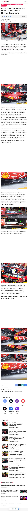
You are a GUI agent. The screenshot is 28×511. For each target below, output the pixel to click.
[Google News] (11, 410)
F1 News (3, 4)
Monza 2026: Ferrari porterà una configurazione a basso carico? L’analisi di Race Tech (16, 424)
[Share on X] (6, 16)
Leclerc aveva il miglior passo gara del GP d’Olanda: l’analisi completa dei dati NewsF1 (17, 460)
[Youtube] (23, 402)
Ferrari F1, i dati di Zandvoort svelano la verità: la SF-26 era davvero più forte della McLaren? (17, 474)
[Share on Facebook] (4, 16)
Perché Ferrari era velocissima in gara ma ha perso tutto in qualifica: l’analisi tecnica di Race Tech (17, 431)
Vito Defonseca (7, 19)
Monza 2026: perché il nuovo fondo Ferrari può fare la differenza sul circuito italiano (16, 438)
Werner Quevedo (20, 122)
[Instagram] (17, 402)
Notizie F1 (4, 5)
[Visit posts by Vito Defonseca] (2, 20)
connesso (9, 391)
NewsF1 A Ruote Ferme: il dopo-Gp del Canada (11, 503)
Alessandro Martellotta (7, 47)
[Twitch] (17, 410)
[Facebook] (5, 402)
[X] (11, 402)
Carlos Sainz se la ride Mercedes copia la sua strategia (13, 485)
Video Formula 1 (22, 477)
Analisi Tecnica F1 (12, 427)
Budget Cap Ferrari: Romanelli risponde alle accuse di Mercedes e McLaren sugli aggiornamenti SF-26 (17, 446)
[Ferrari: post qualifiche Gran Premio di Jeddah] (23, 498)
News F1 (6, 1)
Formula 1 (9, 4)
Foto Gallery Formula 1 (17, 4)
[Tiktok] (5, 410)
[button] (2, 1)
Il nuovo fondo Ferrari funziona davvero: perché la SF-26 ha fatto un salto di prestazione (17, 467)
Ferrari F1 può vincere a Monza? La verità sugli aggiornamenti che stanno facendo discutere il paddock (17, 453)
